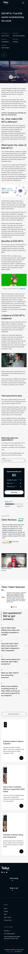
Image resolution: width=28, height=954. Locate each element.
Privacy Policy (8, 920)
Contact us (7, 930)
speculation (15, 101)
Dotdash (3, 570)
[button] (10, 541)
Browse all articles (14, 714)
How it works (7, 917)
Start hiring (14, 492)
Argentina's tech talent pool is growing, (15, 598)
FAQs (5, 914)
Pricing (6, 911)
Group (3, 458)
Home (5, 908)
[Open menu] (23, 2)
